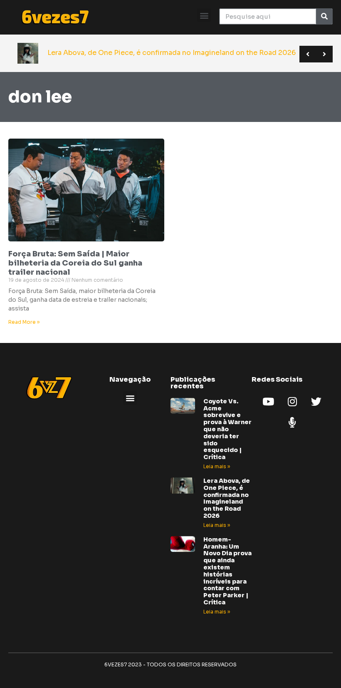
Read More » (24, 322)
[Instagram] (292, 401)
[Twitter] (316, 401)
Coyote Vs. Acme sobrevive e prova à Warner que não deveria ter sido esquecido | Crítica (227, 429)
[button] (204, 15)
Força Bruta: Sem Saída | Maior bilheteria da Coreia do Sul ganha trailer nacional (75, 262)
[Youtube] (268, 401)
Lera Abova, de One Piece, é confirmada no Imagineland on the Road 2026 (226, 498)
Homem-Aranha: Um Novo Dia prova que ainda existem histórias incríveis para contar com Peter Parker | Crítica (227, 571)
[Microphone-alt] (292, 422)
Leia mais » (216, 466)
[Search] (324, 16)
